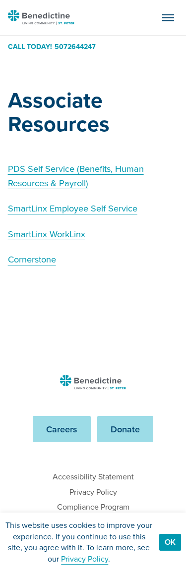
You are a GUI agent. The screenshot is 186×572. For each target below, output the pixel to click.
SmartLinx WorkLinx (46, 234)
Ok (170, 542)
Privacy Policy (93, 492)
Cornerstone (32, 259)
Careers (61, 429)
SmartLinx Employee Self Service (72, 208)
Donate (125, 429)
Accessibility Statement (93, 476)
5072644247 (75, 47)
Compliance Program (93, 507)
